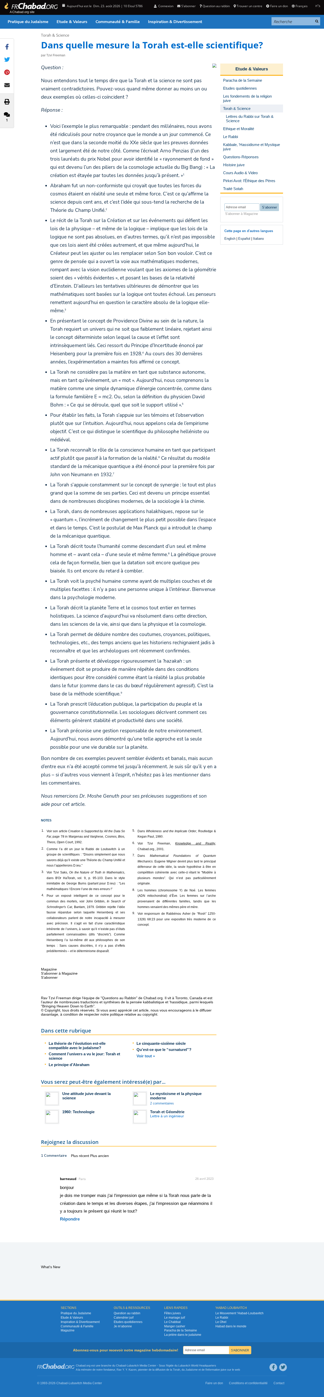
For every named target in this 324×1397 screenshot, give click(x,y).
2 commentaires (162, 1103)
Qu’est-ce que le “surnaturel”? (164, 1049)
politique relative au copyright (133, 1014)
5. (133, 830)
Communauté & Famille (118, 22)
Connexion (165, 6)
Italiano (258, 239)
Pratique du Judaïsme (28, 22)
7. (133, 855)
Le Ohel (220, 1322)
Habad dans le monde (230, 1326)
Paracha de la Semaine (180, 1330)
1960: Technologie (78, 1112)
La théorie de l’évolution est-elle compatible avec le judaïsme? (77, 1045)
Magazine (68, 1330)
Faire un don (279, 6)
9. (133, 913)
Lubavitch (133, 1365)
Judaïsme (191, 1369)
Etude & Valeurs (72, 22)
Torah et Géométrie (167, 1112)
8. (133, 890)
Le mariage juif (174, 1317)
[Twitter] (283, 1367)
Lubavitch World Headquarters (197, 1365)
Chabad (121, 1365)
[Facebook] (273, 1367)
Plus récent (80, 1156)
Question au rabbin (216, 6)
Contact (279, 1383)
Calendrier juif (123, 1317)
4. (42, 895)
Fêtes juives (172, 1313)
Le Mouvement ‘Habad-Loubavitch (239, 1313)
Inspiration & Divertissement (175, 22)
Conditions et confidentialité (248, 1383)
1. (42, 830)
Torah (176, 1369)
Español (244, 239)
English (229, 239)
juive (223, 1369)
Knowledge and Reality (195, 843)
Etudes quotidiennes (128, 1322)
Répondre (70, 1219)
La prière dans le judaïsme (182, 1335)
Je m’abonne (123, 1326)
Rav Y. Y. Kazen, (127, 1369)
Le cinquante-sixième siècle (161, 1043)
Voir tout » (146, 1056)
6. (133, 843)
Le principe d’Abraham (69, 1064)
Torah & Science (55, 35)
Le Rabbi (221, 1317)
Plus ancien (99, 1156)
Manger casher (174, 1326)
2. (42, 848)
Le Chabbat (172, 1322)
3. (42, 872)
